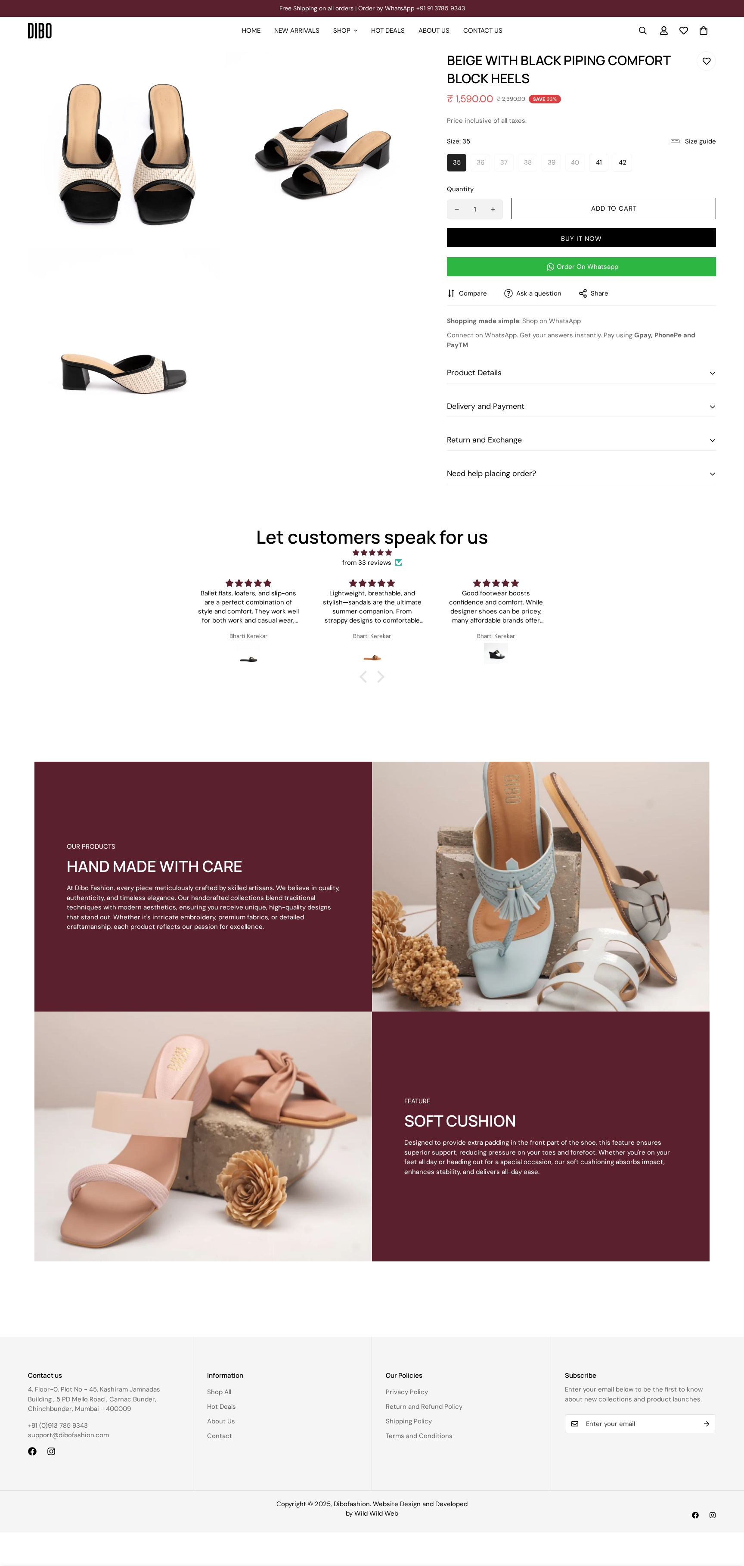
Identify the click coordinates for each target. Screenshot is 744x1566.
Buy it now (581, 238)
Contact (219, 1436)
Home (251, 30)
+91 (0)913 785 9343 (58, 1425)
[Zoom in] (204, 69)
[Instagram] (51, 1451)
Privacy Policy (407, 1392)
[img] (372, 553)
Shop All (219, 1392)
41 (599, 162)
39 (551, 162)
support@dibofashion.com (68, 1435)
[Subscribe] (706, 1423)
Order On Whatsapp (587, 266)
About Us (434, 30)
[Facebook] (32, 1451)
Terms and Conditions (419, 1436)
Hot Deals (388, 30)
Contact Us (482, 30)
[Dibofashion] (40, 31)
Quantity (460, 189)
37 (504, 162)
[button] (703, 30)
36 (480, 162)
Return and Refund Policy (424, 1406)
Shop (341, 30)
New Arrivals (296, 30)
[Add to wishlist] (706, 61)
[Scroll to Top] (727, 1519)
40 (575, 162)
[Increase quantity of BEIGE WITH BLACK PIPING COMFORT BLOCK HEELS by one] (493, 209)
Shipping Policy (409, 1421)
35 (457, 162)
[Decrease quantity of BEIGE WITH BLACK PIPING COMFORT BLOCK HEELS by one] (456, 209)
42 (622, 162)
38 (528, 162)
